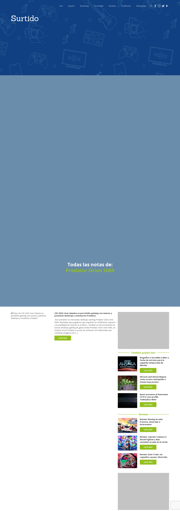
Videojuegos (141, 6)
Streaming (84, 6)
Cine (61, 6)
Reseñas (112, 6)
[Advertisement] (143, 330)
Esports (71, 6)
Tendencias (126, 6)
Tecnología (98, 6)
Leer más (62, 338)
